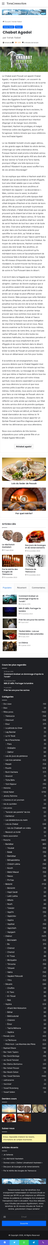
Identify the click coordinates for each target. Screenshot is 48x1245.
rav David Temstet (11, 1060)
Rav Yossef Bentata (11, 1076)
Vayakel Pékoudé (15, 976)
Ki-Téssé (11, 996)
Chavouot (9, 720)
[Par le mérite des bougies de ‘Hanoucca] (12, 561)
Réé (9, 1000)
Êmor (9, 1024)
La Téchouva (10, 1040)
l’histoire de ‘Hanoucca (30, 570)
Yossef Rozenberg (10, 1088)
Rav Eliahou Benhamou (12, 1064)
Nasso (10, 876)
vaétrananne (8, 1080)
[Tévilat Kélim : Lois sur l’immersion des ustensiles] (10, 635)
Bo (8, 944)
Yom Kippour (10, 784)
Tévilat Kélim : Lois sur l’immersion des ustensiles (31, 632)
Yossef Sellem (9, 1092)
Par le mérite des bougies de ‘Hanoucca (10, 571)
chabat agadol (24, 446)
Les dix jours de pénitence (16, 756)
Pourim (8, 768)
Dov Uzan (7, 704)
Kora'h (10, 868)
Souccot (9, 776)
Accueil (7, 22)
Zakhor (10, 752)
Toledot (10, 908)
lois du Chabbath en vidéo (19, 828)
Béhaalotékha (13, 860)
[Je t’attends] (9, 1109)
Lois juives (7, 808)
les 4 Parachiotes (12, 740)
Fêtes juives (8, 712)
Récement (21, 587)
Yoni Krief (7, 1084)
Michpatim (12, 960)
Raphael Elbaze (9, 1048)
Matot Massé (13, 872)
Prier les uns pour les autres (31, 619)
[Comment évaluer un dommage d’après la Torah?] (10, 599)
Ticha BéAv (10, 780)
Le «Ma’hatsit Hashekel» (8, 545)
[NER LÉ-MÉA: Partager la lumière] (10, 612)
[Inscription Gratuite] (24, 12)
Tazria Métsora (14, 1028)
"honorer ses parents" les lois (17, 812)
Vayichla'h (11, 928)
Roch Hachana (11, 772)
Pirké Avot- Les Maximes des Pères (20, 1044)
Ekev (5, 708)
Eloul (7, 724)
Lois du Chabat (11, 824)
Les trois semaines (13, 760)
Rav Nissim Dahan (10, 1072)
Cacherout (9, 816)
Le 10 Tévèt (10, 736)
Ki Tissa (11, 956)
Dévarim (8, 984)
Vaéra (9, 972)
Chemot (10, 952)
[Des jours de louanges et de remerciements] (35, 536)
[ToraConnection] (16, 3)
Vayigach (11, 932)
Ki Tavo (10, 992)
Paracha (6, 840)
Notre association (10, 836)
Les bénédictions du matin (16, 820)
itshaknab (8, 43)
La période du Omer (13, 728)
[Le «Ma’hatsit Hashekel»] (12, 536)
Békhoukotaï (13, 1016)
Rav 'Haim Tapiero (10, 1052)
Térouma (11, 964)
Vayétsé (10, 924)
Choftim (10, 988)
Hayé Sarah (12, 892)
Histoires (7, 788)
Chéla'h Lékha (13, 864)
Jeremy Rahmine (10, 796)
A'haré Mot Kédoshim (16, 1008)
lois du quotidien (10, 804)
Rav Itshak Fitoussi (11, 1068)
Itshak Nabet (17, 22)
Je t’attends (8, 1155)
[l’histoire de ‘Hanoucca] (35, 561)
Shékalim (11, 748)
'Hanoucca (9, 716)
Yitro (9, 980)
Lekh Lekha (12, 896)
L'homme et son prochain (13, 800)
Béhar (10, 1012)
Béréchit (8, 884)
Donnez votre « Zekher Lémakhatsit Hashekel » (22, 1163)
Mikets (10, 900)
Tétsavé (10, 968)
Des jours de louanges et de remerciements (35, 546)
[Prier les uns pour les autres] (10, 623)
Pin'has (10, 880)
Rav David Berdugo (11, 1056)
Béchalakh (12, 940)
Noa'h (9, 904)
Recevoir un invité (12, 832)
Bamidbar (9, 844)
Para (9, 744)
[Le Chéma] (10, 646)
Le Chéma (23, 642)
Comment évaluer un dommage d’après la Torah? (28, 599)
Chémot (8, 936)
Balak (9, 852)
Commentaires (38, 587)
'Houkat (10, 848)
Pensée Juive (8, 1036)
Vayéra (10, 920)
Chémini (11, 1020)
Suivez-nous (8, 1128)
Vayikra (8, 1004)
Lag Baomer (10, 732)
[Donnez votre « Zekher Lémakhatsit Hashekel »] (39, 1109)
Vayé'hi (10, 912)
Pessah (18, 27)
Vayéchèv (11, 916)
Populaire (7, 587)
